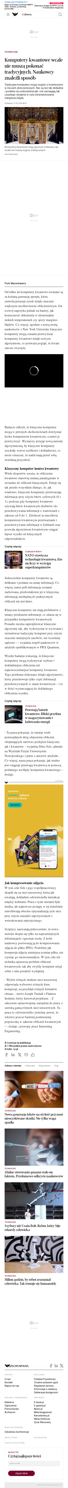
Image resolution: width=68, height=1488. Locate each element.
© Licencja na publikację (18, 1042)
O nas (8, 1379)
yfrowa (27, 14)
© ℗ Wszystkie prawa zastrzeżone (23, 1046)
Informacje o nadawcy (45, 1389)
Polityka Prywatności (45, 1379)
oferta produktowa (15, 1443)
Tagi (56, 1065)
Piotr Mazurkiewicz (15, 283)
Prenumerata (12, 1409)
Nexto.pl (38, 1409)
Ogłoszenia (11, 1405)
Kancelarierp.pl (41, 1415)
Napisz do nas (12, 1385)
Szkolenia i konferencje (17, 1432)
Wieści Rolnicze (42, 1419)
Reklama (9, 1402)
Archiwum (10, 1412)
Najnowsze (44, 1065)
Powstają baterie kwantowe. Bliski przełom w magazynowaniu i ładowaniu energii (43, 716)
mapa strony (11, 1438)
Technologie (11, 52)
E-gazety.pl (40, 1405)
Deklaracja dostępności (46, 1392)
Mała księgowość (43, 1412)
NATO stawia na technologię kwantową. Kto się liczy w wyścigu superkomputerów (43, 561)
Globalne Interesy (33, 552)
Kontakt (9, 1382)
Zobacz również (13, 1065)
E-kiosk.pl (39, 1402)
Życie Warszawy (42, 1422)
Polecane (30, 1065)
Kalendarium (40, 1438)
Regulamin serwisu (44, 1385)
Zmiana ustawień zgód (46, 1382)
